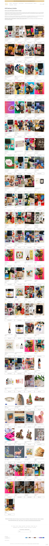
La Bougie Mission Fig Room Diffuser (8, 334)
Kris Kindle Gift (16, 494)
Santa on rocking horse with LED (28, 441)
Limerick (33, 543)
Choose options (10, 42)
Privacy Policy (25, 527)
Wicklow (39, 520)
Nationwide (38, 543)
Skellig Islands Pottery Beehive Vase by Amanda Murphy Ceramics (19, 406)
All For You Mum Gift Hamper (28, 114)
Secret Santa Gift (26, 494)
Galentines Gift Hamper (7, 316)
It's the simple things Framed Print (28, 280)
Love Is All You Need (17, 316)
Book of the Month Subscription (18, 206)
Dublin (28, 543)
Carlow (17, 520)
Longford (26, 520)
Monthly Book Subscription (7, 38)
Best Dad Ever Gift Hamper (37, 114)
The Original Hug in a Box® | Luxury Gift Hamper (39, 95)
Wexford (37, 520)
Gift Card (19, 527)
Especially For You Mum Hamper (8, 206)
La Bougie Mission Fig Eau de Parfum (19, 352)
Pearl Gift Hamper (7, 370)
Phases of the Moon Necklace (38, 316)
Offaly (32, 520)
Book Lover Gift (26, 334)
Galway (31, 543)
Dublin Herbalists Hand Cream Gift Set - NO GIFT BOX (29, 388)
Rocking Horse (16, 441)
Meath (30, 520)
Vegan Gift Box (36, 132)
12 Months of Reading (27, 370)
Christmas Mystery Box (7, 169)
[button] (11, 3)
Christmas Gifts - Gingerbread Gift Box (39, 206)
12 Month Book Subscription (28, 316)
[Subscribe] (30, 531)
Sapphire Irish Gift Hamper (37, 38)
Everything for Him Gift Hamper (28, 243)
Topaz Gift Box (16, 132)
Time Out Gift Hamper (7, 494)
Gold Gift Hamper (36, 243)
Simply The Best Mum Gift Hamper (8, 243)
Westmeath (34, 520)
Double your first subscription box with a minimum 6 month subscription (9, 76)
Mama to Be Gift (36, 494)
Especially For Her (16, 280)
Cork (29, 543)
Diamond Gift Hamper (27, 132)
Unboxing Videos (15, 527)
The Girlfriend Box (17, 370)
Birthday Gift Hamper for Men (18, 114)
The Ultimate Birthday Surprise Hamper (19, 243)
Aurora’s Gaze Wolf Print (37, 441)
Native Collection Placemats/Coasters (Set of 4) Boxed (39, 459)
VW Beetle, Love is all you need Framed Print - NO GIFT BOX (9, 353)
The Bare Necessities (37, 169)
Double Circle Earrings (37, 334)
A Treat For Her (16, 169)
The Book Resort (7, 540)
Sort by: (33, 24)
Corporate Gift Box (7, 511)
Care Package (36, 280)
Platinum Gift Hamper (27, 206)
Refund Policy (21, 527)
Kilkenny (22, 520)
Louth (28, 520)
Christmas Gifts (34, 527)
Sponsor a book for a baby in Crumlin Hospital (19, 76)
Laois (24, 520)
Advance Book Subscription (18, 38)
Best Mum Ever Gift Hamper (8, 132)
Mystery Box (6, 114)
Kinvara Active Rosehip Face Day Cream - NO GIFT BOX (19, 335)
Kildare (20, 520)
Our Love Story (36, 352)
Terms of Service (30, 527)
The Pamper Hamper (27, 352)
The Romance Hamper (7, 280)
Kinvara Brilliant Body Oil (37, 370)
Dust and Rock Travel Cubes (8, 441)
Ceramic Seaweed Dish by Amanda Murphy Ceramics (9, 406)
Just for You (26, 169)
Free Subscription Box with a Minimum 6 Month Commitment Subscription (29, 57)
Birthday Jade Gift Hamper (27, 38)
